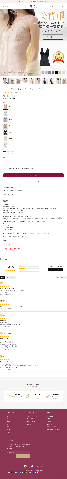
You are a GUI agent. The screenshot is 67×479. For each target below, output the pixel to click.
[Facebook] (11, 194)
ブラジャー (9, 419)
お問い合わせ (50, 424)
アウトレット (10, 432)
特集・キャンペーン (32, 416)
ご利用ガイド (50, 419)
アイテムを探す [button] (11, 412)
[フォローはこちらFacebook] (38, 466)
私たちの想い (30, 419)
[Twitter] (13, 194)
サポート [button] (49, 412)
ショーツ (9, 421)
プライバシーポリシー (52, 427)
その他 (8, 429)
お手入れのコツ (51, 421)
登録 (23, 456)
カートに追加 (33, 175)
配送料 (4, 191)
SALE (8, 435)
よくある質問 (50, 416)
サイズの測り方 (31, 421)
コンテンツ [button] (30, 412)
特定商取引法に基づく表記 (53, 429)
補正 (8, 424)
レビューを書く (56, 269)
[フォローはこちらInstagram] (42, 466)
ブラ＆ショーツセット (12, 427)
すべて (2, 277)
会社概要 (29, 424)
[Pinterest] (15, 194)
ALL (7, 416)
